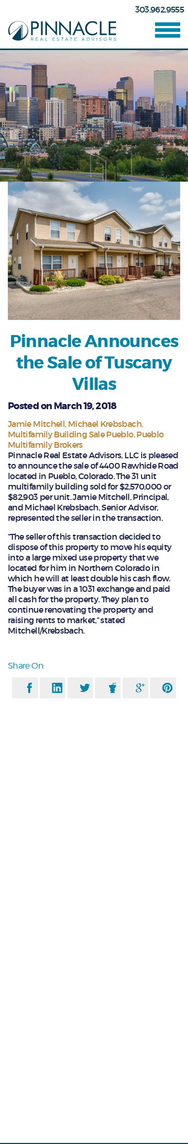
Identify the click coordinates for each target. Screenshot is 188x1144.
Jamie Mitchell (36, 424)
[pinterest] (167, 687)
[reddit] (112, 687)
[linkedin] (57, 687)
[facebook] (29, 687)
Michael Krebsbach (105, 424)
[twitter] (85, 687)
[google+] (140, 687)
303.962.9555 (159, 9)
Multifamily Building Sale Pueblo (71, 434)
